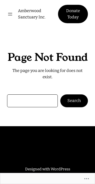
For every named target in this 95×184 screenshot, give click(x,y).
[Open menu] (10, 14)
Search (74, 100)
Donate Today (73, 13)
